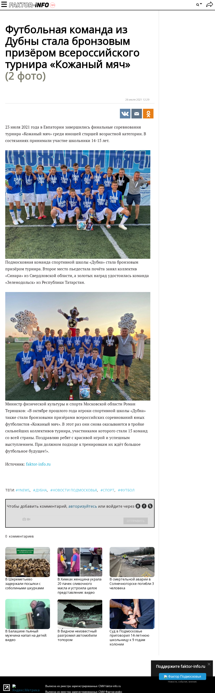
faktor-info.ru (38, 464)
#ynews (23, 490)
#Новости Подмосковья (73, 490)
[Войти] (210, 5)
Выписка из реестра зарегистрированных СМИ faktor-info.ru (83, 686)
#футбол (126, 490)
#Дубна (40, 490)
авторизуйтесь (82, 506)
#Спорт (107, 490)
